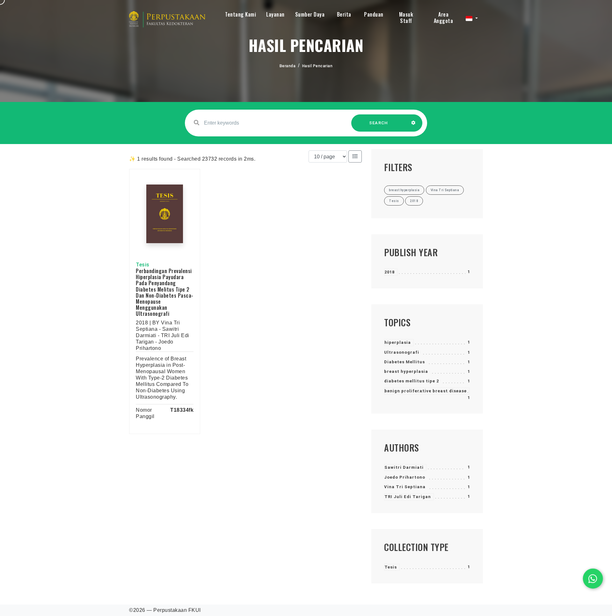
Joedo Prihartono (404, 477)
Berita (344, 14)
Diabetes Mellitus (404, 361)
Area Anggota (443, 18)
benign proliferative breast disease (425, 390)
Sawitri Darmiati (404, 467)
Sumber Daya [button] (310, 14)
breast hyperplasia (406, 371)
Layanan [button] (275, 14)
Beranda (288, 66)
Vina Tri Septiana (405, 486)
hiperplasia (397, 342)
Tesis (390, 567)
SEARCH (378, 122)
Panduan (373, 14)
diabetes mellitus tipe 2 (411, 381)
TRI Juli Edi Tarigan (407, 496)
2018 (389, 272)
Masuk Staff (406, 18)
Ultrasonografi (401, 352)
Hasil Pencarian (317, 66)
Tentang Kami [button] (240, 14)
